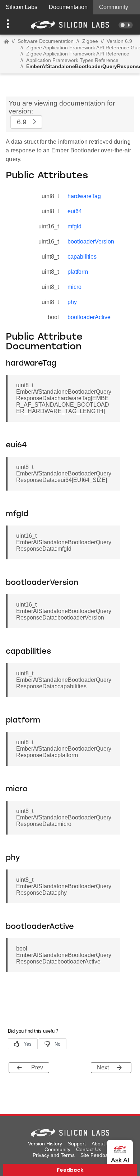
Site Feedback (96, 1155)
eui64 (74, 211)
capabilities (82, 257)
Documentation (68, 7)
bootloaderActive (89, 317)
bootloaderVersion (90, 241)
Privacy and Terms (54, 1155)
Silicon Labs (21, 7)
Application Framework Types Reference (72, 60)
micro (74, 287)
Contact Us (88, 1149)
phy (72, 302)
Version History (45, 1143)
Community (113, 7)
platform (77, 272)
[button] (10, 24)
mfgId (74, 226)
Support (77, 1143)
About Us (102, 1143)
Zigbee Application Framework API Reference (77, 54)
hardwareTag (84, 196)
